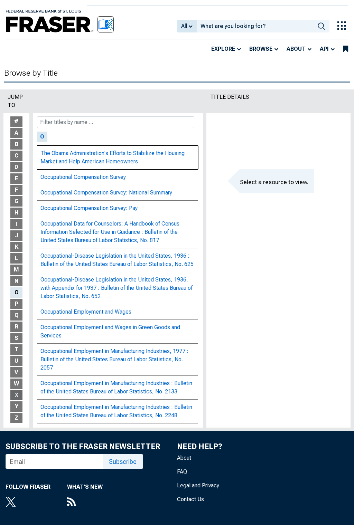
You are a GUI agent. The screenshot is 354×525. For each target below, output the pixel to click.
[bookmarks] (345, 49)
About (296, 49)
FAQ (182, 471)
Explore (223, 49)
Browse (260, 49)
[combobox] (255, 26)
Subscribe (123, 461)
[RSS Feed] (85, 502)
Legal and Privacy (198, 485)
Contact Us (190, 499)
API (324, 49)
